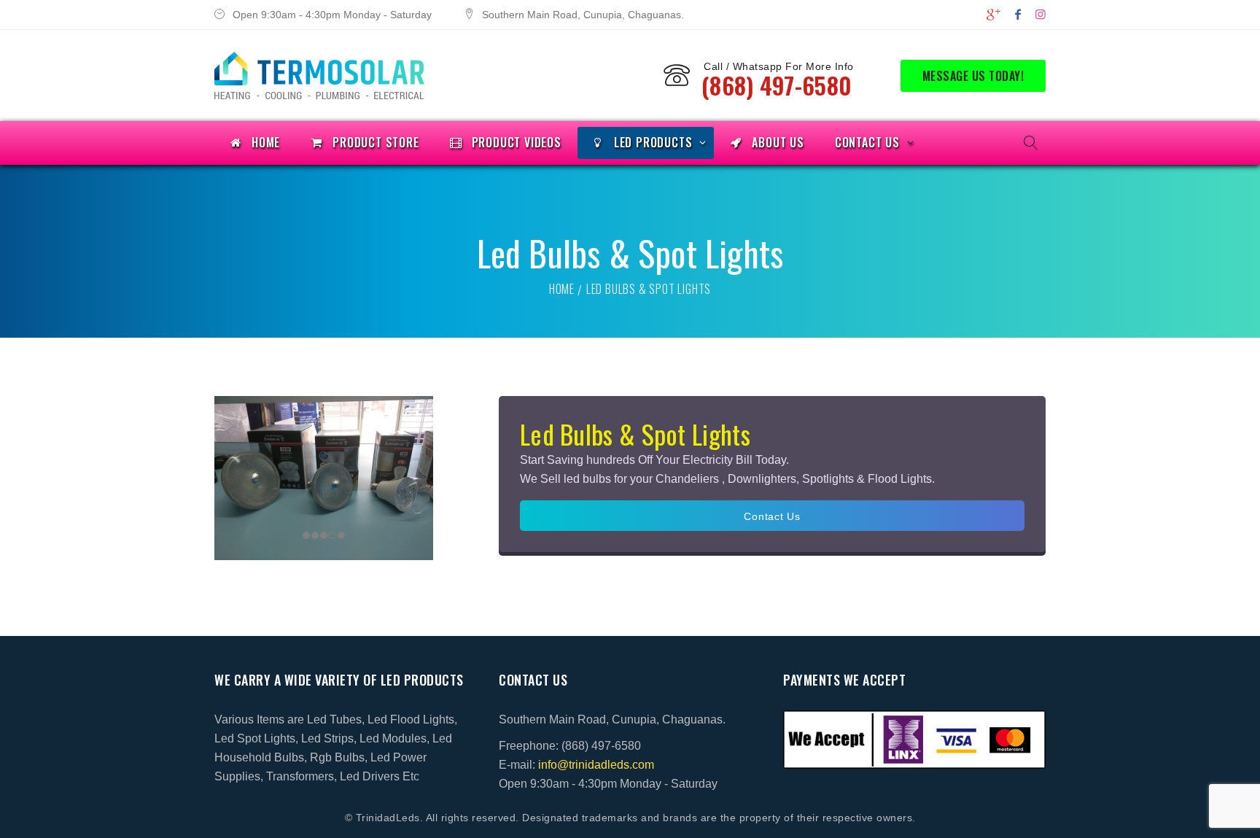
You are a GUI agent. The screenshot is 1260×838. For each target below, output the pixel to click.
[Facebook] (1018, 14)
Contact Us (772, 516)
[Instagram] (1040, 14)
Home (562, 289)
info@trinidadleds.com (596, 765)
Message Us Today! (973, 76)
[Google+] (993, 14)
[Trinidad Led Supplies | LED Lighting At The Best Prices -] (319, 75)
